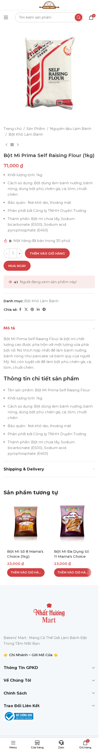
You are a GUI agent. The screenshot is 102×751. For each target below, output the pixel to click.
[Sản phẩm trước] (6, 145)
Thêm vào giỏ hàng (47, 253)
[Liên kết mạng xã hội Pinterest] (32, 309)
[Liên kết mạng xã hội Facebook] (20, 309)
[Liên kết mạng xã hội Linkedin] (38, 309)
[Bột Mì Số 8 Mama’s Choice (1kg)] (26, 523)
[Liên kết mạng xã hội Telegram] (44, 309)
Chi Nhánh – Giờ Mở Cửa (30, 655)
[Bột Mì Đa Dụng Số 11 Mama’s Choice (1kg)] (73, 523)
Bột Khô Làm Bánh (26, 134)
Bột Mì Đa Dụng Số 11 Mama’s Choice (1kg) (71, 556)
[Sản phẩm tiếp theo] (18, 145)
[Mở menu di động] (6, 17)
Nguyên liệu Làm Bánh (70, 128)
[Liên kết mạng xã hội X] (26, 309)
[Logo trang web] (49, 4)
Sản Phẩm (36, 128)
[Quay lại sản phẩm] (12, 145)
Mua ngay (17, 266)
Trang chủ (13, 128)
